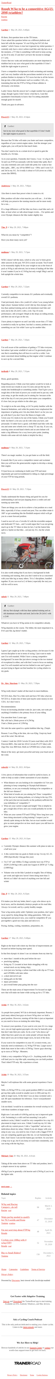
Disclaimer (23, 1375)
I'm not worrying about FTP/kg (15, 1230)
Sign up (6, 1301)
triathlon (4, 20)
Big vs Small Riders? (11, 1252)
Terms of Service (38, 1269)
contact (47, 1348)
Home (3, 1269)
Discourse (16, 1280)
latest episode (28, 1327)
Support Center (36, 1348)
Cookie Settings (42, 1375)
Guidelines (24, 1269)
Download (17, 1301)
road (9, 1211)
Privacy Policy (7, 1274)
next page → (6, 1186)
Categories (13, 1269)
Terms (32, 1375)
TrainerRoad (6, 3)
